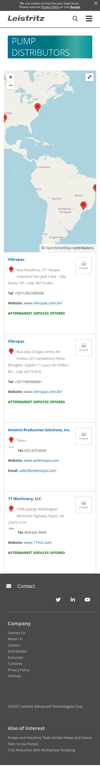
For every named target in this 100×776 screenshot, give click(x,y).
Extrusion (15, 657)
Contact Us (16, 632)
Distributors (17, 651)
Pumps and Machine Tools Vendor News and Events (50, 737)
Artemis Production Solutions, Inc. (39, 429)
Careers (14, 645)
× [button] (96, 3)
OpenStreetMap (58, 247)
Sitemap (14, 676)
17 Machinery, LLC (24, 498)
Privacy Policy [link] (50, 7)
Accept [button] (75, 7)
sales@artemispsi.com (37, 470)
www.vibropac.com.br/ (43, 302)
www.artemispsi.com (41, 460)
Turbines (15, 663)
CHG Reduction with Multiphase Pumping (41, 750)
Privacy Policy (18, 670)
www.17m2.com (37, 542)
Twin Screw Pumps (23, 744)
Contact (26, 586)
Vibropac (16, 259)
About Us (15, 639)
